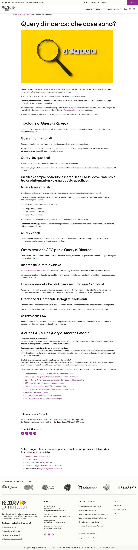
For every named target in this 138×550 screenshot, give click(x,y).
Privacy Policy (117, 501)
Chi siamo (93, 2)
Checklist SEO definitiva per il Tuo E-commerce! (43, 395)
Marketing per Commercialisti (88, 522)
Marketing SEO (23, 14)
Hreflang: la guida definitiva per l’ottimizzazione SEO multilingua (49, 389)
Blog (125, 9)
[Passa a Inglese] (134, 9)
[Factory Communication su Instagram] (9, 2)
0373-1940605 (46, 462)
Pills (83, 2)
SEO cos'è (71, 422)
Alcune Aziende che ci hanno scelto (17, 481)
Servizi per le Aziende (112, 9)
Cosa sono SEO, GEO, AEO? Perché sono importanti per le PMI (49, 374)
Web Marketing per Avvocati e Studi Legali (93, 514)
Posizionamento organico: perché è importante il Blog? (46, 386)
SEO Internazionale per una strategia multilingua (43, 399)
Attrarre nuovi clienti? (9, 527)
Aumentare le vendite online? (12, 535)
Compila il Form (31, 459)
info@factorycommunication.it (50, 469)
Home (15, 14)
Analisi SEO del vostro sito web (36, 392)
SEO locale (80, 422)
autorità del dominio (72, 110)
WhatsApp (53, 508)
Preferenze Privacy (119, 509)
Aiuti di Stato (117, 513)
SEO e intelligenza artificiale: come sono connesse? (44, 383)
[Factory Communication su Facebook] (6, 2)
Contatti (104, 2)
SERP (29, 110)
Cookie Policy (117, 505)
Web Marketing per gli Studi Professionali (92, 518)
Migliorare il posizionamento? (12, 539)
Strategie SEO (60, 129)
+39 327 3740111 (54, 465)
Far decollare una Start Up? (11, 531)
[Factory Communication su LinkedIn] (3, 2)
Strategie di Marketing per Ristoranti (91, 526)
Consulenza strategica (92, 9)
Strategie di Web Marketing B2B (89, 506)
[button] (22, 433)
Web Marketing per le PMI (87, 510)
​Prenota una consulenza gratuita (37, 456)
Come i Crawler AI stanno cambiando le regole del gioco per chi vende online (54, 380)
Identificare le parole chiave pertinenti (35, 271)
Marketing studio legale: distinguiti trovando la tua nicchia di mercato (51, 377)
